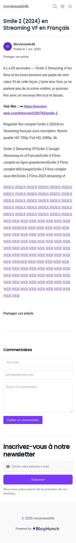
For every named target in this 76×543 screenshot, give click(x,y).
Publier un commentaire (23, 420)
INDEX (8, 187)
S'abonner (38, 479)
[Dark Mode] (62, 6)
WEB (7, 221)
